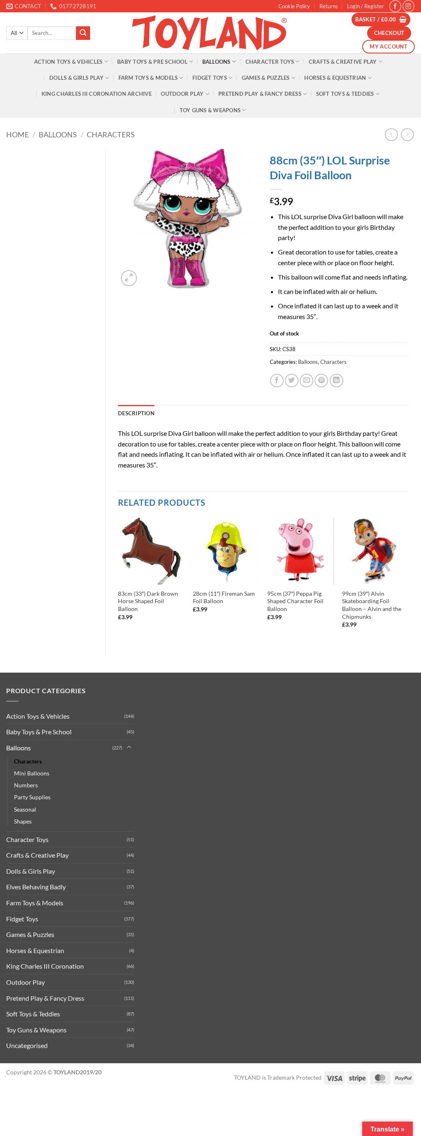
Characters (111, 134)
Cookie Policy (294, 6)
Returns (328, 6)
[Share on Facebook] (277, 380)
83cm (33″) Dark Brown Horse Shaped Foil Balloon (148, 601)
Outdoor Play (182, 93)
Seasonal (25, 809)
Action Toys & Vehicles (68, 61)
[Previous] (118, 580)
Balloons (216, 61)
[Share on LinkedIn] (336, 380)
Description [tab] (136, 413)
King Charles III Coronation (45, 966)
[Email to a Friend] (306, 380)
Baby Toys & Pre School (152, 61)
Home (17, 134)
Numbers (26, 785)
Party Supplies (32, 797)
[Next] (408, 580)
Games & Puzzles (266, 77)
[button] (365, 6)
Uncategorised (27, 1045)
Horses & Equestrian (335, 77)
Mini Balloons (31, 773)
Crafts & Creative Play (343, 61)
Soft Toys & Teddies (345, 93)
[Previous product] (407, 134)
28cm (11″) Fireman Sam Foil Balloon (224, 597)
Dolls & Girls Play (76, 77)
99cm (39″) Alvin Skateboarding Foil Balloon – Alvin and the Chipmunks (371, 605)
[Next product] (391, 134)
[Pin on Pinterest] (321, 380)
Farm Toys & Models (148, 77)
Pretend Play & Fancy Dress (259, 93)
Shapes (23, 821)
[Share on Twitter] (291, 380)
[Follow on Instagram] (408, 6)
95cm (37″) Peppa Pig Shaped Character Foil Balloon (295, 601)
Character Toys (269, 61)
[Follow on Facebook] (395, 6)
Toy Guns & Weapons (210, 110)
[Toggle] (129, 747)
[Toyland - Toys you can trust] (210, 32)
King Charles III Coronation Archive (97, 93)
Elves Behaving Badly (36, 887)
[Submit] (83, 33)
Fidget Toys (209, 77)
